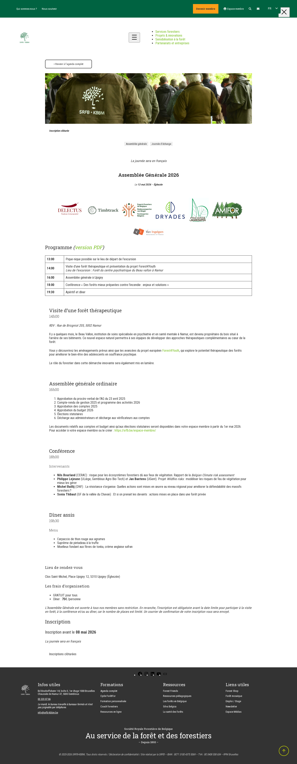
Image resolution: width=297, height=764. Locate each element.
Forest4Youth (170, 350)
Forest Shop (232, 690)
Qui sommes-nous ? (26, 8)
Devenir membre (205, 8)
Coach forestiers (109, 706)
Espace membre (235, 8)
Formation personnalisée (113, 701)
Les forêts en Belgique (174, 701)
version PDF (88, 247)
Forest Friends (170, 690)
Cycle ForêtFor (108, 695)
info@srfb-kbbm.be (48, 712)
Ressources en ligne (110, 711)
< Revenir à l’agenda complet (68, 64)
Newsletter (231, 706)
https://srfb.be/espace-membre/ (135, 430)
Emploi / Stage (233, 701)
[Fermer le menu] (284, 12)
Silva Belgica (169, 706)
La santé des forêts (173, 711)
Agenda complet (108, 690)
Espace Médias (233, 711)
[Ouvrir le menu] (134, 37)
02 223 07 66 (44, 699)
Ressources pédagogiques (177, 695)
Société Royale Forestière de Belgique (148, 729)
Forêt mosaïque (234, 695)
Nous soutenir (49, 8)
